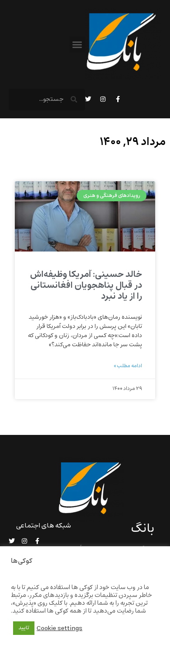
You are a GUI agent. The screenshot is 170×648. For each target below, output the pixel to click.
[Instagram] (103, 99)
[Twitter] (88, 99)
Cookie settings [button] (59, 628)
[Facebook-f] (118, 99)
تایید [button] (23, 628)
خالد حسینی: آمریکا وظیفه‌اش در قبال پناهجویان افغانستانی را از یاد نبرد (86, 285)
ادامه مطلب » (128, 366)
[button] (77, 44)
